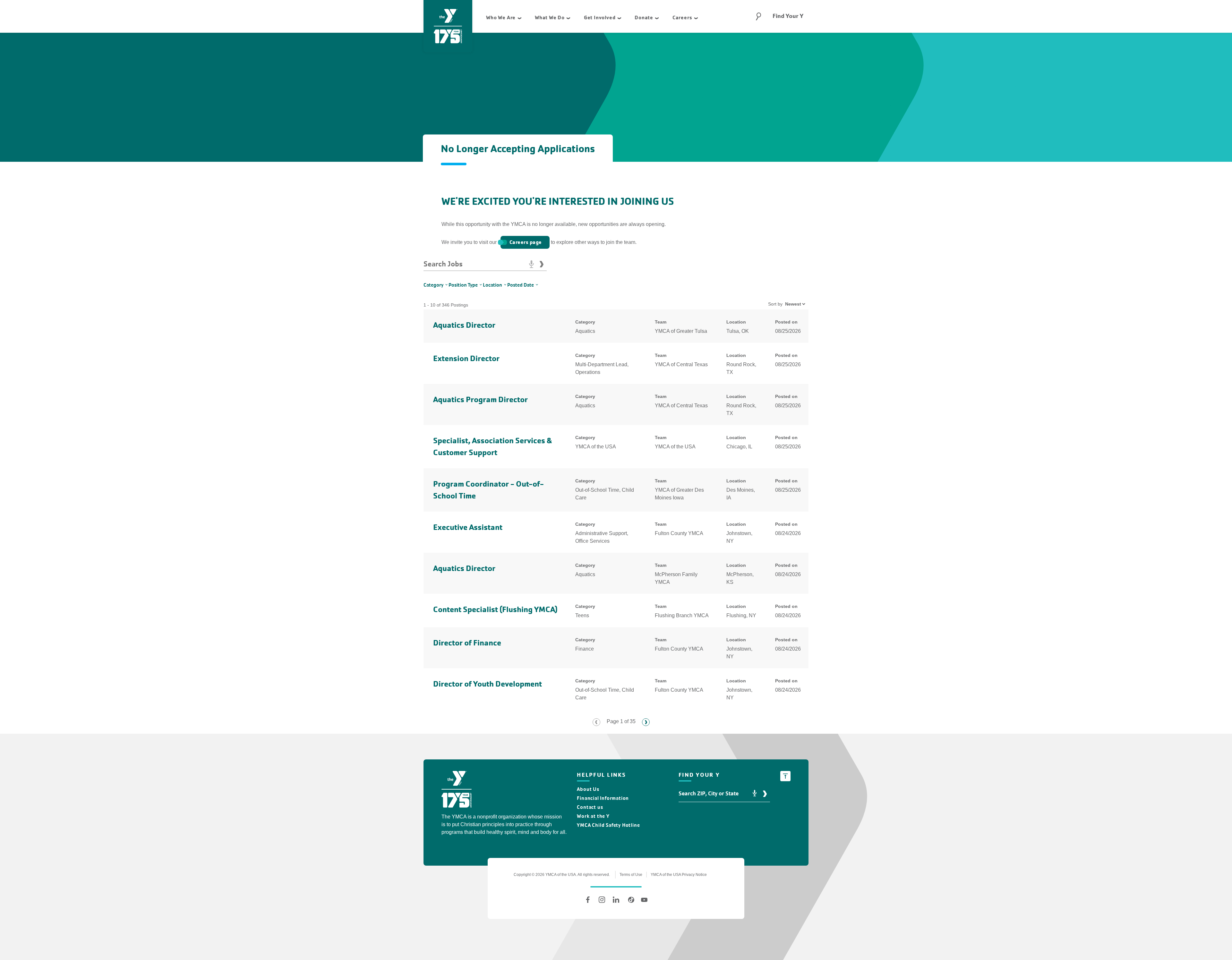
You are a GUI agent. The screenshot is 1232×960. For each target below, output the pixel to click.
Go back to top (785, 776)
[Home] (456, 790)
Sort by (775, 304)
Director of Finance (467, 643)
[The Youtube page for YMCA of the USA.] (644, 899)
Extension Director (466, 358)
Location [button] (492, 285)
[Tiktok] (630, 899)
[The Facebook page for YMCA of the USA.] (588, 899)
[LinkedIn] (616, 899)
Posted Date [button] (520, 285)
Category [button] (433, 285)
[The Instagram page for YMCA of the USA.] (602, 899)
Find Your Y (788, 16)
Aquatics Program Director (480, 399)
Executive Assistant (467, 527)
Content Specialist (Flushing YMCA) (495, 609)
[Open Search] (758, 16)
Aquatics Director (464, 325)
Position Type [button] (463, 285)
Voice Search (531, 264)
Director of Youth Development (487, 684)
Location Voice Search (754, 793)
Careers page (525, 242)
